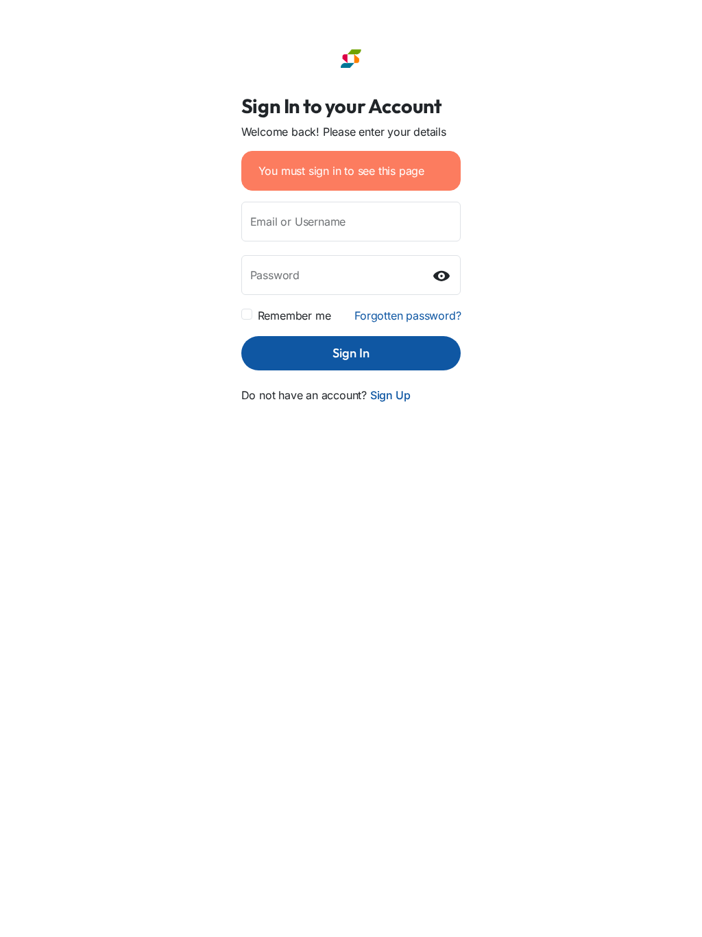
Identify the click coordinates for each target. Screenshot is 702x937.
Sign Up (390, 395)
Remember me (294, 315)
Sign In (351, 353)
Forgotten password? (407, 315)
